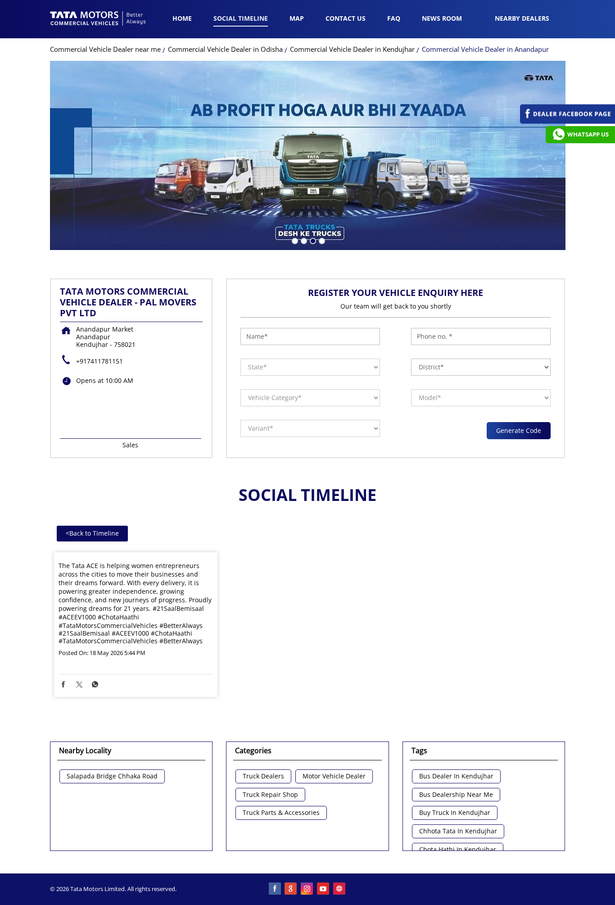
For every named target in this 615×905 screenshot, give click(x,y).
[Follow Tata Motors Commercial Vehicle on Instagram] (307, 889)
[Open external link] (567, 121)
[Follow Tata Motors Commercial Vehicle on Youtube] (323, 889)
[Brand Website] (340, 889)
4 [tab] (321, 240)
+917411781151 (99, 361)
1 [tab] (294, 240)
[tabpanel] (307, 155)
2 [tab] (303, 240)
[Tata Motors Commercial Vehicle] (98, 19)
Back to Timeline (92, 533)
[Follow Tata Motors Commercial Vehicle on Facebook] (275, 889)
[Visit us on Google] (291, 889)
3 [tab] (312, 240)
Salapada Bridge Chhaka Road (112, 776)
